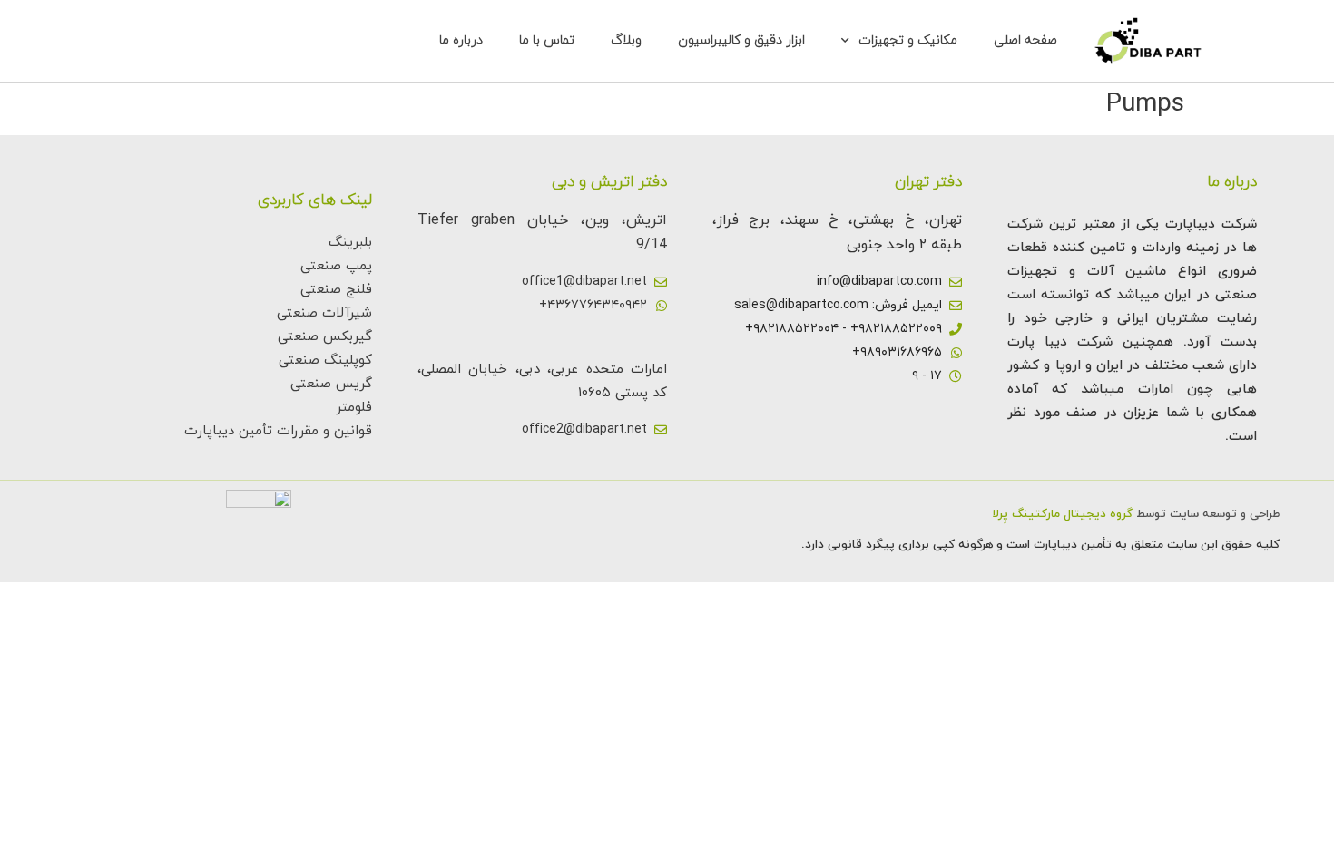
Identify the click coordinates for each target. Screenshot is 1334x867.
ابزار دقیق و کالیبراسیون (741, 40)
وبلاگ (626, 40)
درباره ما (461, 40)
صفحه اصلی (1025, 40)
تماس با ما (546, 40)
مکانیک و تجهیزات (907, 40)
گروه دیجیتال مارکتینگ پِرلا (1063, 514)
